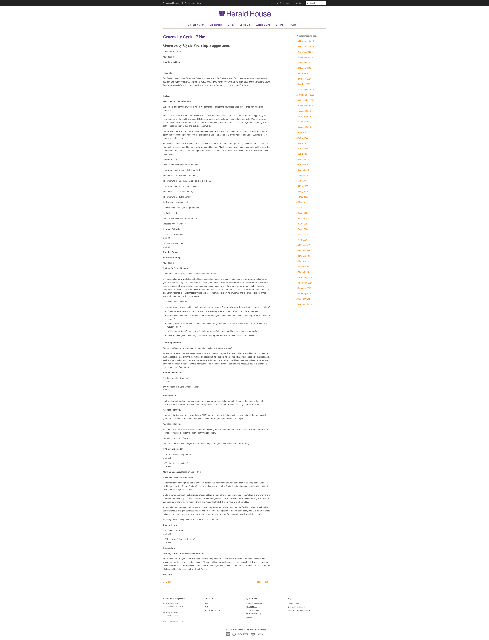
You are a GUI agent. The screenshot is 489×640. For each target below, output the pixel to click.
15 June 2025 (302, 169)
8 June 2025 (302, 175)
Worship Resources (254, 603)
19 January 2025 (304, 304)
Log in (272, 3)
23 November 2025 (305, 41)
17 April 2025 (302, 229)
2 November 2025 (304, 57)
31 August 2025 (303, 110)
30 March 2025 (303, 245)
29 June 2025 (302, 159)
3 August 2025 (303, 132)
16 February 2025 (304, 282)
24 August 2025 (303, 116)
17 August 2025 (303, 121)
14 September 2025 (305, 100)
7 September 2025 (304, 105)
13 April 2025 (302, 234)
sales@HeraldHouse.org (173, 621)
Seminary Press (252, 610)
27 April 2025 (302, 207)
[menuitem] (198, 24)
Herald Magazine (253, 607)
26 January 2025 (304, 298)
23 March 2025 (303, 250)
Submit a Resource (212, 610)
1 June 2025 (302, 180)
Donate (249, 617)
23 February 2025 (304, 277)
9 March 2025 (302, 261)
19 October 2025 (303, 73)
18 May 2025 (302, 191)
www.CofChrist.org (253, 613)
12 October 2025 (303, 78)
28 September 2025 (305, 89)
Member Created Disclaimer (299, 610)
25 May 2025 (302, 186)
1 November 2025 (304, 62)
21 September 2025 (305, 94)
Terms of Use (293, 603)
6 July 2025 (301, 153)
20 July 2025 (302, 143)
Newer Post (262, 581)
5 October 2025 (303, 84)
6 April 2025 (301, 239)
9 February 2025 (303, 288)
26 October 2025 (303, 67)
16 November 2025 (305, 46)
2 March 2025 (302, 271)
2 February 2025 (303, 293)
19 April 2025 (302, 218)
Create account (286, 3)
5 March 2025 (302, 266)
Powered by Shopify (258, 629)
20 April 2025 (302, 212)
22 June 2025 (302, 164)
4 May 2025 (301, 202)
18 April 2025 (302, 223)
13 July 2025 (302, 148)
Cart (301, 3)
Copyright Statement (296, 607)
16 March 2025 (303, 255)
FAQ (206, 607)
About (207, 603)
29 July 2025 (302, 137)
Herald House (243, 629)
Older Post (170, 581)
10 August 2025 (303, 126)
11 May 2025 (302, 196)
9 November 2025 (304, 51)
